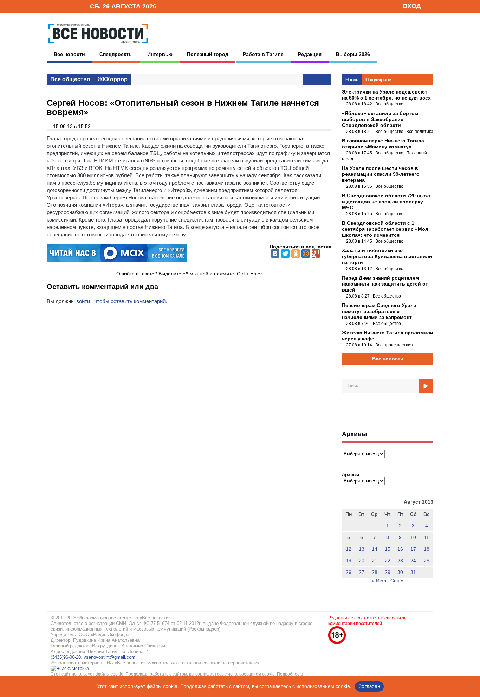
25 (426, 560)
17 (413, 549)
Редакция (310, 54)
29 (387, 572)
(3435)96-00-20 (66, 657)
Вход (412, 5)
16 (400, 549)
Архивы (350, 474)
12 (348, 549)
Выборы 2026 (353, 54)
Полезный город (207, 54)
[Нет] (471, 686)
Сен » (397, 580)
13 (361, 549)
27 (361, 572)
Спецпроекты (116, 54)
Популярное (378, 79)
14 (374, 549)
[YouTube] (73, 6)
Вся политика (419, 131)
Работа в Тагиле (263, 54)
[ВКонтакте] (275, 253)
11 (426, 537)
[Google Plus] (316, 253)
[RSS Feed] (62, 6)
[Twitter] (285, 253)
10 (413, 537)
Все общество (70, 79)
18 (426, 549)
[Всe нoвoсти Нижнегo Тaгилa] (98, 45)
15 (387, 549)
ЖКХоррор (113, 79)
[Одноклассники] (295, 253)
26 (348, 572)
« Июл (379, 580)
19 (348, 560)
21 (374, 560)
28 (374, 572)
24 (413, 560)
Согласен (369, 686)
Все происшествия (394, 345)
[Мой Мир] (305, 253)
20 (361, 560)
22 (387, 560)
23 (400, 560)
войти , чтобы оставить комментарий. (121, 301)
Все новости (69, 54)
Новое (351, 79)
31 (413, 572)
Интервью (160, 54)
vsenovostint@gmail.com (109, 657)
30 (400, 572)
